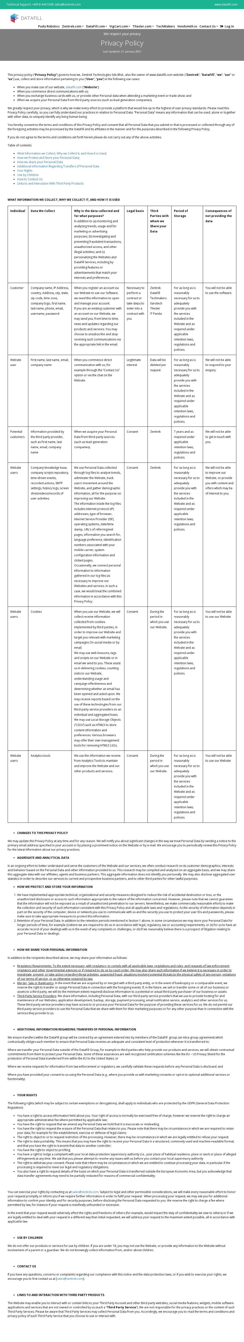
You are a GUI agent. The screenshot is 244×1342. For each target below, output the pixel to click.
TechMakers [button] (165, 26)
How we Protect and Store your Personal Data (48, 158)
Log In (229, 26)
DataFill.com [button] (95, 26)
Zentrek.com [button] (71, 26)
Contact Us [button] (207, 26)
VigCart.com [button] (118, 26)
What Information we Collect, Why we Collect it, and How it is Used (61, 153)
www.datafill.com (226, 4)
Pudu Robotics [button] (49, 26)
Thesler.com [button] (141, 26)
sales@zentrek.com (85, 1192)
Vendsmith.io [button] (187, 26)
